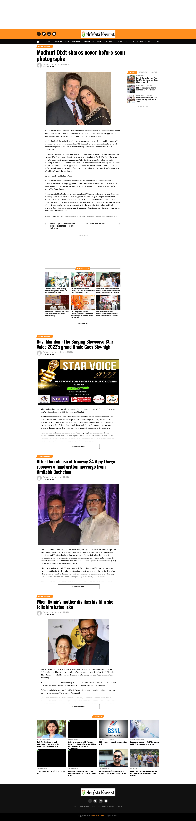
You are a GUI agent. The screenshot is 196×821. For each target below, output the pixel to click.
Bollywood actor (72, 216)
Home (48, 41)
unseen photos (112, 216)
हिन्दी (149, 41)
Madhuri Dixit (100, 216)
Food (128, 41)
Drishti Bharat (49, 66)
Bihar (86, 41)
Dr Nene (82, 216)
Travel (120, 41)
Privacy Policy (108, 807)
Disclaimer (96, 807)
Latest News (57, 41)
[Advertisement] (98, 14)
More (142, 41)
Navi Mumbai (76, 41)
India (67, 41)
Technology (110, 41)
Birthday (61, 216)
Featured (90, 216)
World (135, 41)
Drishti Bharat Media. (97, 816)
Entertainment (97, 41)
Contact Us (84, 807)
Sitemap (119, 807)
